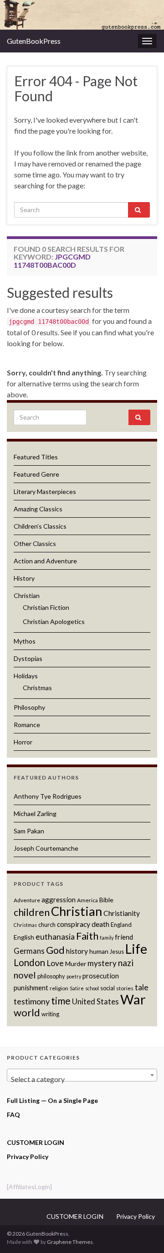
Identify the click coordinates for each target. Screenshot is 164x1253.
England (121, 924)
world (27, 1012)
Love (55, 963)
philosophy (51, 976)
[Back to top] (143, 1232)
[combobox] (82, 1075)
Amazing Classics (38, 509)
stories (124, 988)
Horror (23, 742)
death (100, 924)
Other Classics (35, 543)
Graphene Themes (70, 1241)
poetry (74, 976)
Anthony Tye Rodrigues (48, 796)
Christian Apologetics (54, 621)
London (29, 962)
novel (25, 974)
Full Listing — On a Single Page (52, 1100)
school (92, 988)
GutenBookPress (34, 40)
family (106, 938)
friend (124, 937)
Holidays (26, 676)
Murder (75, 963)
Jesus (117, 951)
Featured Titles (36, 457)
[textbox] (82, 1079)
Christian (27, 595)
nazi (125, 962)
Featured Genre (36, 474)
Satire (77, 988)
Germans (29, 951)
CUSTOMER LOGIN (35, 1142)
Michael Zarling (35, 813)
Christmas (37, 687)
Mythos (25, 641)
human (98, 951)
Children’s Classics (40, 526)
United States (95, 1001)
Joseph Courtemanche (46, 848)
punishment (31, 987)
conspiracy (73, 924)
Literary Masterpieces (45, 491)
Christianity (121, 913)
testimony (32, 1001)
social (107, 988)
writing (50, 1014)
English (24, 937)
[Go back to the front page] (82, 15)
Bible (106, 900)
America (87, 900)
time (61, 1000)
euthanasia (55, 936)
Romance (27, 724)
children (32, 912)
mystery (102, 963)
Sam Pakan (29, 831)
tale (142, 987)
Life (136, 949)
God (55, 950)
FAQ (13, 1114)
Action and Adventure (45, 561)
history (77, 951)
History (24, 578)
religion (59, 988)
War (133, 999)
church (47, 924)
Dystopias (28, 658)
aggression (58, 899)
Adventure (27, 900)
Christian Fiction (46, 607)
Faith (87, 936)
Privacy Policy (27, 1156)
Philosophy (29, 707)
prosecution (100, 976)
